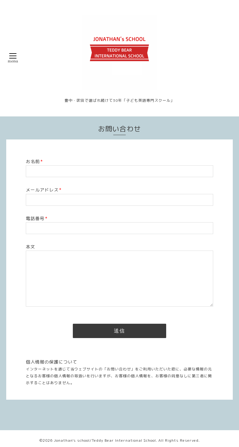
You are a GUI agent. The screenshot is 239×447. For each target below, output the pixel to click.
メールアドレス (44, 190)
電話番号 (37, 218)
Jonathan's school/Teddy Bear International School (105, 440)
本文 (30, 247)
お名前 (34, 161)
